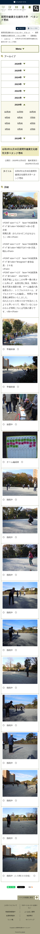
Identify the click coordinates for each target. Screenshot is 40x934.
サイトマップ (30, 919)
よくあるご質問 (30, 912)
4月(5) (32, 123)
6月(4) (7, 123)
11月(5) (20, 112)
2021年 (18, 98)
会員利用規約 (10, 915)
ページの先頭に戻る (26, 897)
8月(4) (20, 118)
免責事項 (29, 915)
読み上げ (21, 28)
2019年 (18, 138)
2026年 (18, 64)
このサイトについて (3, 10)
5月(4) (20, 123)
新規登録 (10, 9)
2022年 (18, 91)
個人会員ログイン (23, 10)
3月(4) (7, 129)
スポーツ (7, 39)
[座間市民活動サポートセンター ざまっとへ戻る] (30, 7)
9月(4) (7, 118)
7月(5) (32, 118)
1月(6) (32, 129)
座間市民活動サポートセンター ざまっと (15, 32)
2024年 (18, 77)
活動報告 (33, 35)
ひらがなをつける (21, 2)
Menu (18, 49)
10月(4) (33, 112)
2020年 (18, 104)
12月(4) (7, 112)
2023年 (18, 84)
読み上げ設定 (34, 28)
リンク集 (10, 919)
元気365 (23, 932)
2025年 (18, 70)
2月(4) (20, 129)
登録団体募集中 (10, 912)
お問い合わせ (16, 9)
